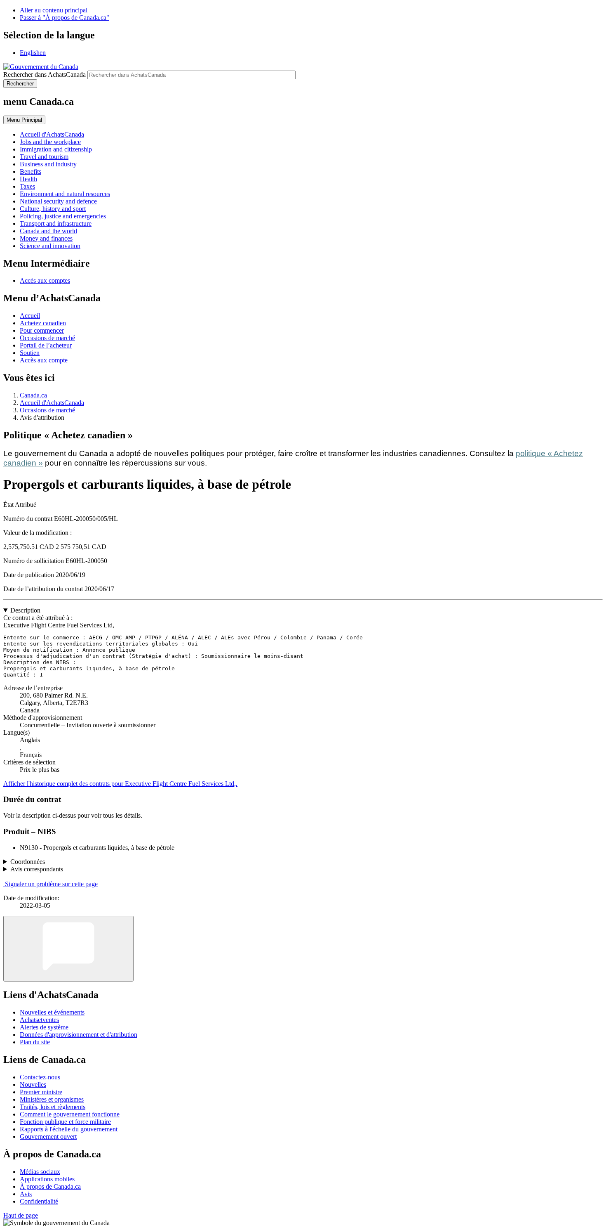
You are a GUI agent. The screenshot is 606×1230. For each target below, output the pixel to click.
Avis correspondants (36, 869)
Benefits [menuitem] (30, 171)
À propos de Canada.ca (50, 1186)
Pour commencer (42, 330)
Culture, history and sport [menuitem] (53, 208)
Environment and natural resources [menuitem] (65, 193)
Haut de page (20, 1215)
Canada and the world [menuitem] (48, 230)
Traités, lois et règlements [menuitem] (52, 1106)
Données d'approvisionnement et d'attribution (78, 1034)
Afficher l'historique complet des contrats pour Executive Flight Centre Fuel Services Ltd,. (120, 783)
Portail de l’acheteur (46, 345)
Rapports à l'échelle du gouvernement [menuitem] (68, 1129)
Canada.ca (33, 395)
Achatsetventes (39, 1019)
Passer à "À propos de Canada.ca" (64, 17)
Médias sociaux (40, 1171)
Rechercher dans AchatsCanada (44, 74)
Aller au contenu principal (53, 10)
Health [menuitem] (28, 178)
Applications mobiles (47, 1179)
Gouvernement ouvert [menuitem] (48, 1136)
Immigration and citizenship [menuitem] (56, 149)
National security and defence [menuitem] (58, 201)
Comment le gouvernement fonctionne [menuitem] (70, 1114)
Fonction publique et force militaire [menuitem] (65, 1121)
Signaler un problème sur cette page (51, 883)
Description (25, 610)
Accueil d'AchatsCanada (52, 402)
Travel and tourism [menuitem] (44, 156)
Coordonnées (27, 861)
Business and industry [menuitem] (48, 164)
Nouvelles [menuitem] (33, 1084)
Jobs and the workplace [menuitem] (50, 141)
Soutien (30, 352)
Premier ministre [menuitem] (41, 1091)
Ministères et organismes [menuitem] (52, 1099)
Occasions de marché (47, 337)
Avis (26, 1193)
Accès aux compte (44, 360)
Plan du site (35, 1042)
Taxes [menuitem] (27, 186)
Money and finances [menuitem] (46, 238)
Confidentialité (39, 1201)
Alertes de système (44, 1027)
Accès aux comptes (45, 280)
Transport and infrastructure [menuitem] (56, 223)
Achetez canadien (43, 322)
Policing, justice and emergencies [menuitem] (63, 216)
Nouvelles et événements (52, 1012)
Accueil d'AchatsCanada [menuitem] (52, 134)
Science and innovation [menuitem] (50, 245)
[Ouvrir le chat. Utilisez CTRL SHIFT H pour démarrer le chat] (68, 949)
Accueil (30, 315)
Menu (24, 120)
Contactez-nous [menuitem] (40, 1077)
